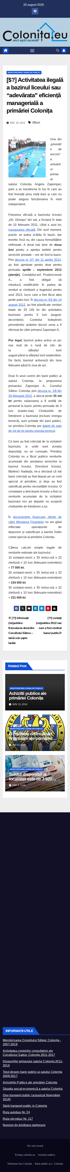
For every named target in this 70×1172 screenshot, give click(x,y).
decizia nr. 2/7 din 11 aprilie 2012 (38, 259)
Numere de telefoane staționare (24, 1125)
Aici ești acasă (35, 1145)
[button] (57, 50)
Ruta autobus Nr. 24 (16, 1112)
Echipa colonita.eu (25, 1154)
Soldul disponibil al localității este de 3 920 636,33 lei (30, 779)
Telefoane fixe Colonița (19, 1163)
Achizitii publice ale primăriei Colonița (27, 695)
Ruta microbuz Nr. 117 (18, 1118)
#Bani (36, 122)
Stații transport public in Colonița (25, 1105)
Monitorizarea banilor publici (24, 72)
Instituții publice (46, 1154)
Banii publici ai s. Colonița (49, 1163)
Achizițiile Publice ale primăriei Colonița (30, 1082)
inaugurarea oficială (21, 229)
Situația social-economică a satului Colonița (33, 1088)
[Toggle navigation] (32, 50)
